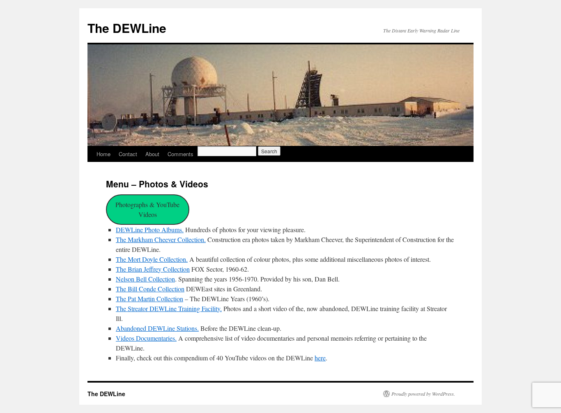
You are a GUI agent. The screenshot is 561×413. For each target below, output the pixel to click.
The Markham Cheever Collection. (161, 239)
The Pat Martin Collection (149, 298)
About (152, 154)
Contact (128, 154)
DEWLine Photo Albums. (150, 229)
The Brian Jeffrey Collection (153, 269)
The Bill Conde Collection (150, 288)
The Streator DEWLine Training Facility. (169, 308)
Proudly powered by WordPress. (423, 393)
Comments (180, 154)
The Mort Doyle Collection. (152, 259)
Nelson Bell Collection (145, 279)
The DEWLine (126, 28)
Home (103, 154)
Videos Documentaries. (146, 338)
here (320, 357)
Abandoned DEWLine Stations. (157, 328)
